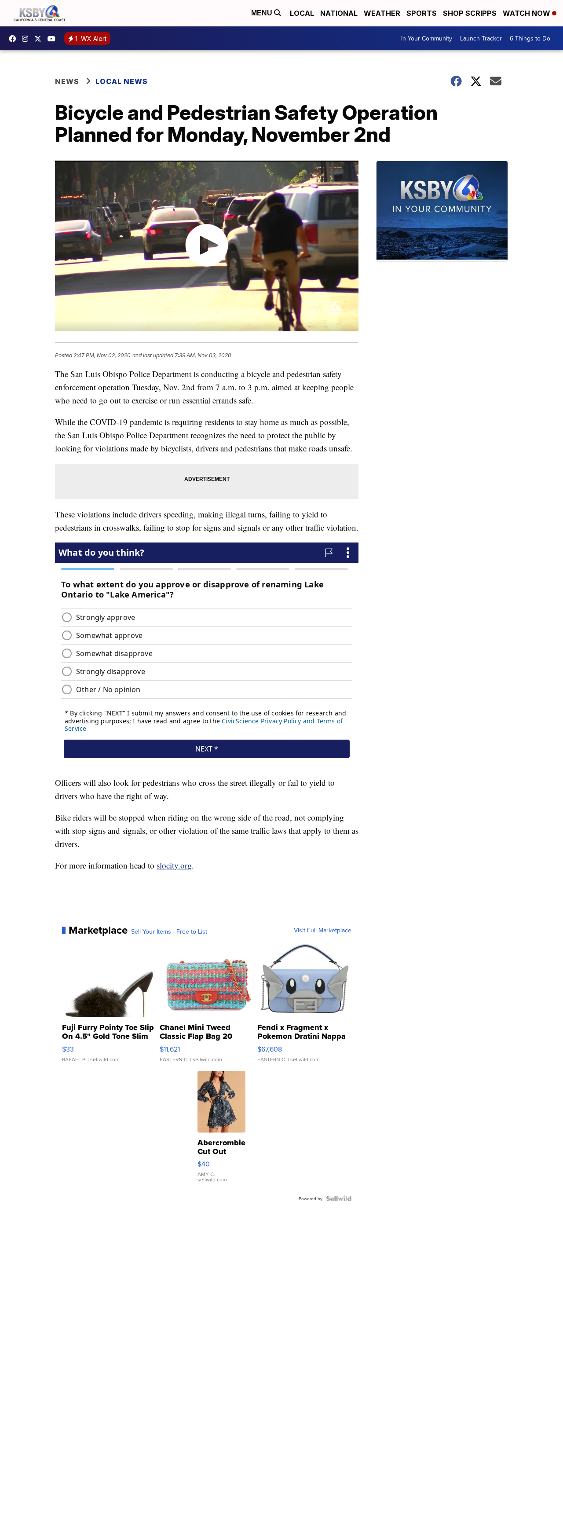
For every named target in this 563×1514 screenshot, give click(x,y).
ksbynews (14, 38)
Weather (382, 13)
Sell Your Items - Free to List (169, 931)
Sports (421, 13)
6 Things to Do (530, 38)
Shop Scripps (470, 13)
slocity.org (174, 865)
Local (302, 13)
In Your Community (426, 38)
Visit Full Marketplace (322, 930)
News (67, 81)
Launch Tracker (481, 38)
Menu (262, 13)
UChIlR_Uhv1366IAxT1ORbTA (54, 38)
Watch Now (527, 13)
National (339, 13)
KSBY (40, 38)
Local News (121, 81)
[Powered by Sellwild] (338, 1198)
